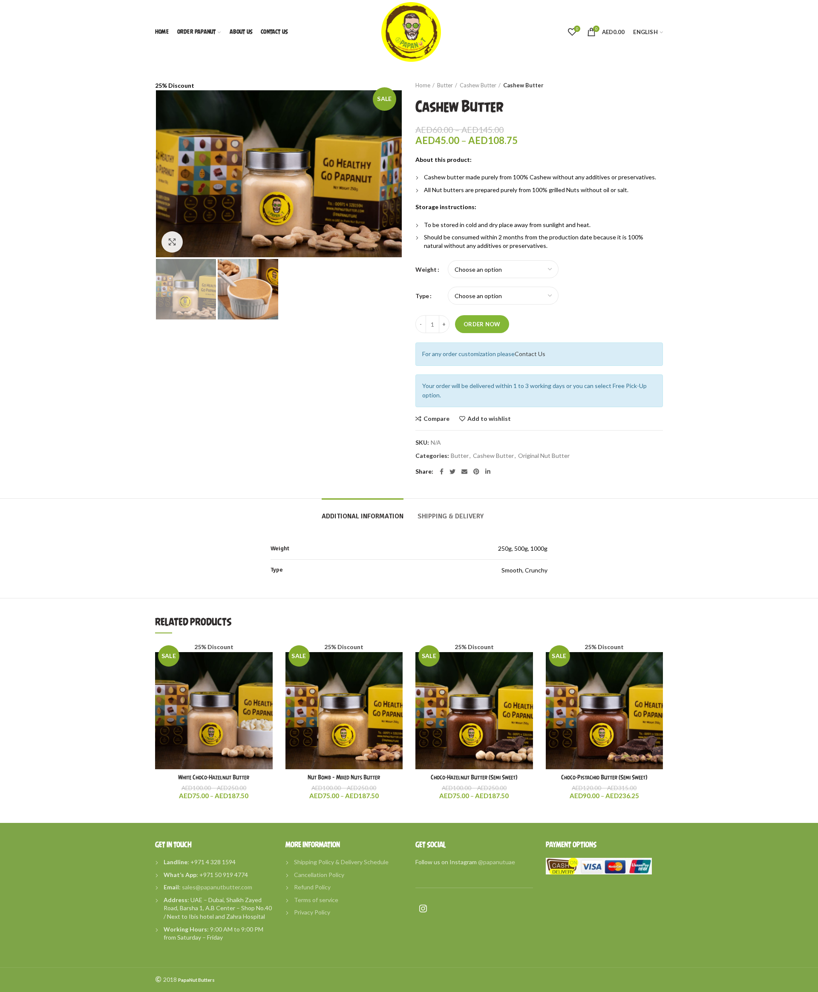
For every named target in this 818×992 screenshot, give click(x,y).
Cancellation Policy (319, 874)
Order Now (482, 324)
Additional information (362, 516)
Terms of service (316, 899)
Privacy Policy (312, 912)
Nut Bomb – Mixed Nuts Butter (344, 777)
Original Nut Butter (544, 455)
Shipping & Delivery (451, 516)
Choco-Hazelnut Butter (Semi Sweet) (474, 777)
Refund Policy (312, 887)
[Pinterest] (476, 471)
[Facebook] (441, 471)
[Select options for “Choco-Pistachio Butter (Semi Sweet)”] (656, 675)
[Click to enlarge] (172, 242)
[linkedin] (487, 471)
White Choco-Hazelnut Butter (213, 777)
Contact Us (530, 353)
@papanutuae (496, 861)
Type (422, 295)
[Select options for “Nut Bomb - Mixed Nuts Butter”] (396, 675)
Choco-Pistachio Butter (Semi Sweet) (604, 777)
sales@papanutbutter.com (217, 887)
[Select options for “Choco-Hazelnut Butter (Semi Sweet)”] (526, 675)
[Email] (464, 471)
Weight (426, 269)
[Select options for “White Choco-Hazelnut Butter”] (266, 675)
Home (422, 85)
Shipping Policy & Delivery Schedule (341, 861)
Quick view (266, 694)
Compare (436, 419)
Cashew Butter (478, 85)
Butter (445, 85)
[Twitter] (452, 471)
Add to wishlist (489, 419)
